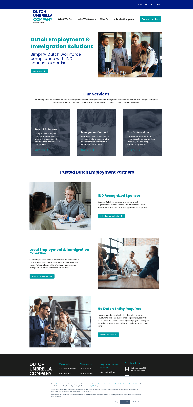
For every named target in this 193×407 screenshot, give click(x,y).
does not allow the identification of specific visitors (124, 384)
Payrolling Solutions (67, 368)
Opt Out (92, 386)
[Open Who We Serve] (95, 19)
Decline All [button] (136, 402)
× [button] (148, 381)
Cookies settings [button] (113, 402)
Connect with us (107, 372)
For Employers (86, 368)
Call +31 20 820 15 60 (149, 4)
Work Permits (65, 373)
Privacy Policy (60, 384)
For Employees (86, 373)
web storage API (100, 384)
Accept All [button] (125, 402)
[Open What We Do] (73, 19)
